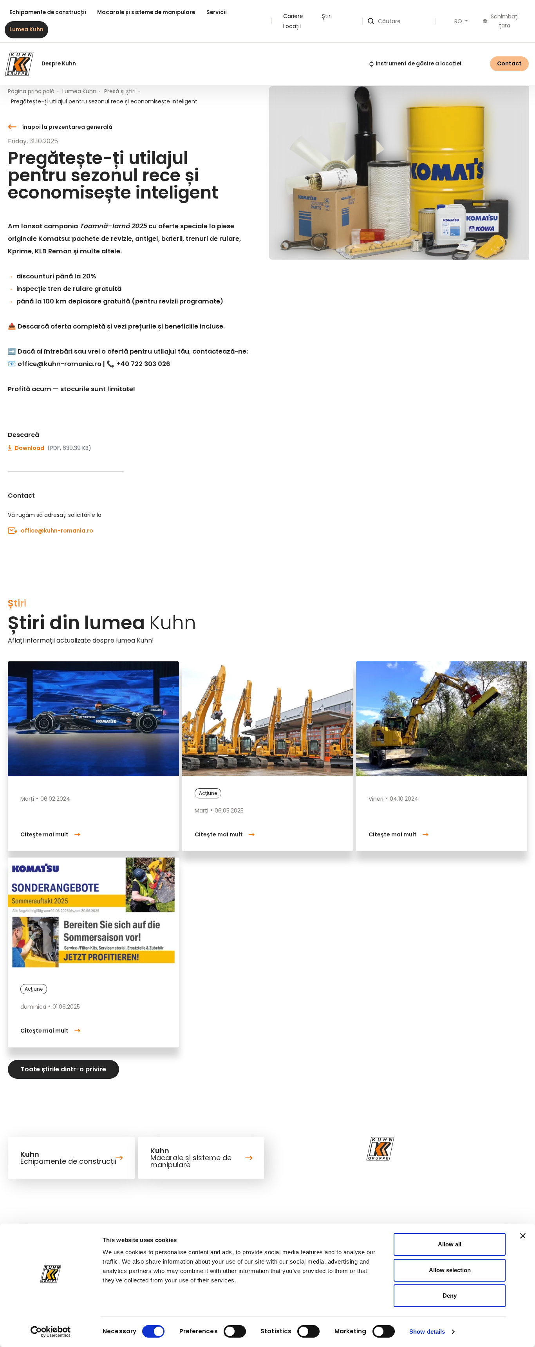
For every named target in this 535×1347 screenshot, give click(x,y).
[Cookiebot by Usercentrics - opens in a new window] (50, 1332)
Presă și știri (120, 91)
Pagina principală (31, 91)
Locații (292, 26)
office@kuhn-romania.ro (57, 530)
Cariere (293, 16)
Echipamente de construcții (47, 12)
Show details (427, 1331)
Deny (450, 1295)
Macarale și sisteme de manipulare (146, 12)
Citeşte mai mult (44, 834)
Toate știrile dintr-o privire (63, 1069)
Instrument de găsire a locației (418, 63)
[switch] (235, 1331)
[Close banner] (523, 1236)
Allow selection (450, 1270)
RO (459, 21)
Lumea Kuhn (26, 29)
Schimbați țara (505, 21)
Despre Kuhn (59, 63)
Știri (327, 16)
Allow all (449, 1244)
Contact (509, 63)
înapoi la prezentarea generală (67, 127)
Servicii (216, 12)
